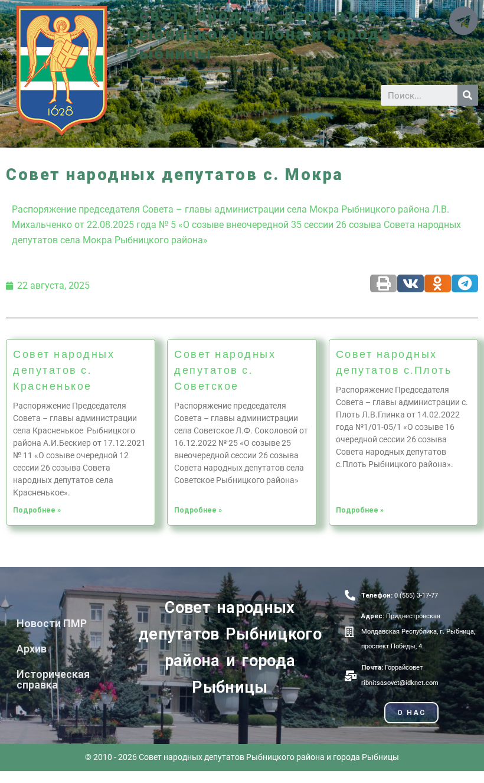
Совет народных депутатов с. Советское (225, 369)
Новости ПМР (52, 623)
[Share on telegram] (465, 283)
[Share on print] (383, 283)
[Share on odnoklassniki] (437, 283)
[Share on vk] (410, 283)
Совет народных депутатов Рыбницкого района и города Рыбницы (259, 34)
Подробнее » (37, 510)
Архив (32, 648)
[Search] (467, 95)
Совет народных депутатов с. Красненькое (64, 369)
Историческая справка (53, 679)
